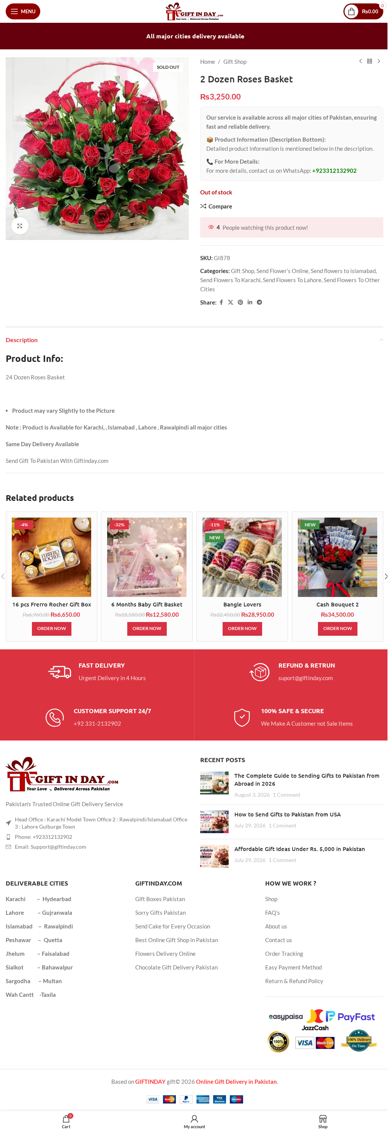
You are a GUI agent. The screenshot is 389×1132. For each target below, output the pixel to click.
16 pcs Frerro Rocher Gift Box (51, 604)
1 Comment (286, 795)
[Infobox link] (97, 672)
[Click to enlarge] (19, 225)
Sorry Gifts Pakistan (160, 912)
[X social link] (231, 302)
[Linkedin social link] (250, 302)
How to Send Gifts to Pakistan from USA (287, 814)
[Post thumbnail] (214, 785)
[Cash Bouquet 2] (337, 557)
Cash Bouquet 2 (337, 604)
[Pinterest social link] (240, 302)
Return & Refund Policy (294, 980)
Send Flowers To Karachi (230, 279)
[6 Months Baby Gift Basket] (147, 557)
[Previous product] (360, 61)
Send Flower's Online (282, 270)
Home (207, 61)
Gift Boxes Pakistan (160, 898)
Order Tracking (284, 953)
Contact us (278, 939)
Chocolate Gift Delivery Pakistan (176, 967)
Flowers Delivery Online (165, 953)
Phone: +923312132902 (43, 837)
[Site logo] (194, 10)
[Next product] (378, 61)
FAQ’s (272, 912)
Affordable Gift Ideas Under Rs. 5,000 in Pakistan (299, 849)
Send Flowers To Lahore (292, 279)
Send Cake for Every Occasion (172, 926)
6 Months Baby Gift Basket (146, 604)
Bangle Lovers (242, 604)
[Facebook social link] (221, 302)
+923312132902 (334, 170)
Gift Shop (235, 61)
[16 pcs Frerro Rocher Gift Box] (51, 557)
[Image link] (63, 773)
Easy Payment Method (293, 967)
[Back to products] (369, 61)
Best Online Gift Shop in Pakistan (176, 939)
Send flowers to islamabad (343, 270)
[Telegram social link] (259, 302)
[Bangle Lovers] (242, 557)
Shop (271, 898)
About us (276, 926)
